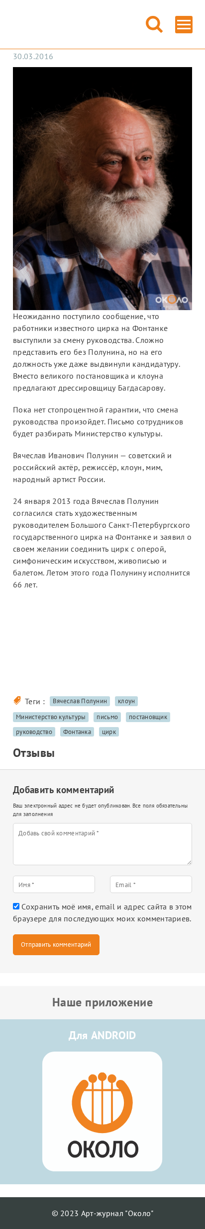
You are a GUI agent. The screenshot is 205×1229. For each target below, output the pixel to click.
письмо (107, 717)
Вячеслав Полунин (80, 701)
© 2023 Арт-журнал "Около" (103, 1213)
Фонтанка (77, 732)
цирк (109, 732)
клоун (126, 701)
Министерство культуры (51, 717)
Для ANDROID (102, 1035)
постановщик (148, 717)
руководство (34, 732)
